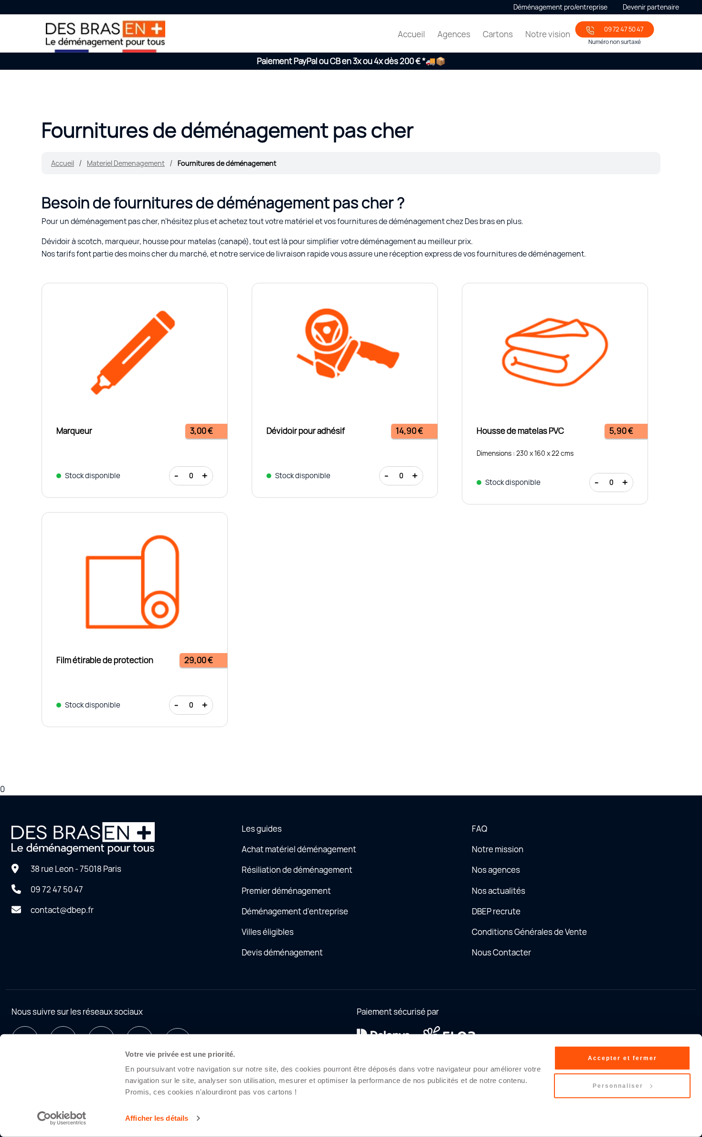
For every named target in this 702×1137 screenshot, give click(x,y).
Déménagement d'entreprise (295, 911)
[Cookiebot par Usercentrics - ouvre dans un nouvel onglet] (62, 1118)
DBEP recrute (496, 911)
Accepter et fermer (622, 1058)
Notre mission (497, 849)
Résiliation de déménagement (297, 869)
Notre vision (547, 34)
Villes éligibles (268, 931)
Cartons (498, 34)
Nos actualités (498, 890)
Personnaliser (618, 1086)
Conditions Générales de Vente (529, 931)
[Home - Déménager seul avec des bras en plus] (105, 35)
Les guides (262, 828)
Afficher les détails (156, 1118)
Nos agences (496, 869)
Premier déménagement (286, 890)
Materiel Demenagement (126, 163)
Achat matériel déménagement (299, 849)
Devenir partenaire (651, 6)
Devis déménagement (282, 952)
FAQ (479, 828)
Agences (453, 34)
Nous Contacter (501, 952)
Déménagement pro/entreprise (560, 6)
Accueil (411, 34)
